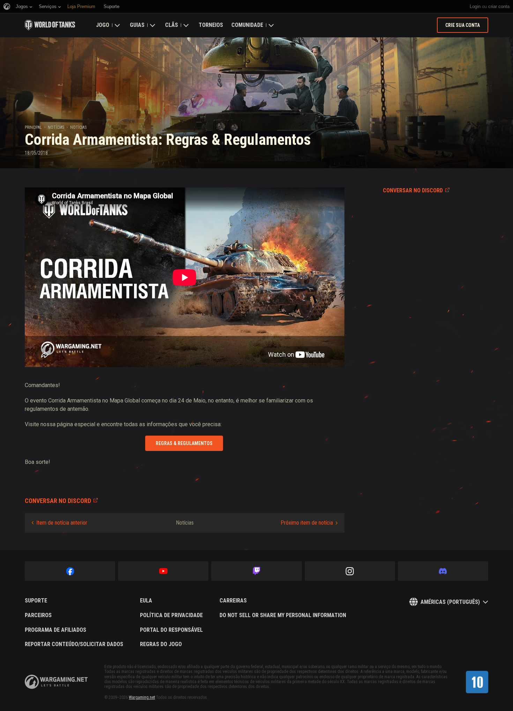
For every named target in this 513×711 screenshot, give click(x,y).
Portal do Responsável (171, 630)
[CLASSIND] (477, 682)
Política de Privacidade (171, 615)
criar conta (499, 6)
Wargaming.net (142, 697)
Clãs (171, 25)
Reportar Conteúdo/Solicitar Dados (74, 644)
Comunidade (247, 25)
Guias (137, 25)
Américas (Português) (450, 602)
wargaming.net (56, 682)
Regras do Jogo (161, 644)
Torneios (211, 25)
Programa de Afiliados (55, 630)
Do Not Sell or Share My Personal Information (283, 615)
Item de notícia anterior (61, 522)
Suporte (36, 601)
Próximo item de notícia (307, 522)
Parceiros (38, 615)
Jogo (102, 25)
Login (475, 6)
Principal (33, 127)
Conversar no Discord (413, 190)
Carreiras (233, 601)
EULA (146, 601)
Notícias (56, 127)
